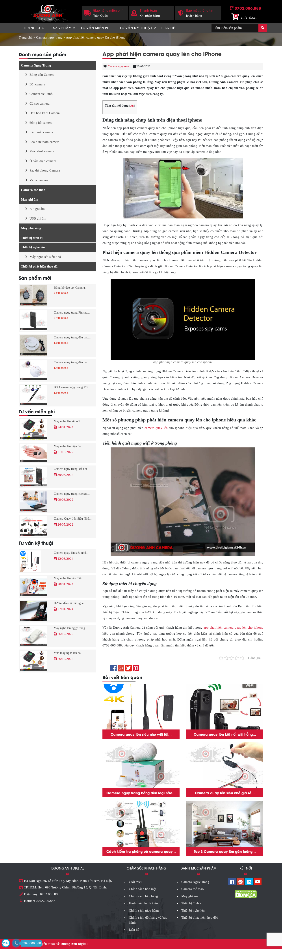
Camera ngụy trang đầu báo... (72, 337)
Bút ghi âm (37, 208)
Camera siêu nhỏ (41, 94)
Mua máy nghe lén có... (68, 653)
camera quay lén (156, 428)
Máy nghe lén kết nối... (68, 421)
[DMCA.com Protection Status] (246, 894)
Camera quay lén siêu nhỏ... (71, 552)
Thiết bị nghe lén (33, 247)
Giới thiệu (136, 882)
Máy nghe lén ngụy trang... (71, 628)
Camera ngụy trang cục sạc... (72, 493)
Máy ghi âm (29, 199)
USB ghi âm (38, 218)
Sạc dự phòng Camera (45, 170)
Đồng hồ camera (41, 122)
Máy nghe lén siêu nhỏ (45, 256)
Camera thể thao (33, 190)
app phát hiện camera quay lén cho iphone (233, 627)
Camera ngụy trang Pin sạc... (72, 312)
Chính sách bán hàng (143, 896)
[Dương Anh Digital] (47, 12)
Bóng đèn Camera (42, 74)
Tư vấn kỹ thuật (135, 28)
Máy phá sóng (31, 228)
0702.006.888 (248, 8)
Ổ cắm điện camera (43, 161)
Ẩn (132, 105)
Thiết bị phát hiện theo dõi (39, 266)
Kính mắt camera (41, 132)
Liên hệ (168, 28)
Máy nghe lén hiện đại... (69, 446)
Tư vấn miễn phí (95, 28)
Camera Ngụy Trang (36, 65)
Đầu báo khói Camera (45, 113)
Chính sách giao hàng (144, 910)
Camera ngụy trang (49, 37)
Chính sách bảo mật (142, 889)
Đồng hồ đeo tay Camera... (70, 287)
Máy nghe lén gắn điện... (69, 578)
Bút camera (37, 84)
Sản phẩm (62, 28)
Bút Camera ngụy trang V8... (72, 387)
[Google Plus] (240, 882)
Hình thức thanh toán (143, 903)
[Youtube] (258, 882)
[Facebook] (232, 882)
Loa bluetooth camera (44, 142)
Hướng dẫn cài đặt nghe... (70, 603)
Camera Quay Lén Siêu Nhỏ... (73, 518)
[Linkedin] (249, 882)
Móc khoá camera (42, 151)
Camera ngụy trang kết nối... (72, 469)
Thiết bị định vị (32, 238)
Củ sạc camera (40, 103)
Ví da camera (39, 180)
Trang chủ (33, 28)
